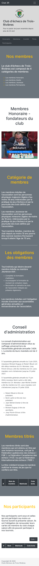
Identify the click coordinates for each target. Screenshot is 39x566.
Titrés (34, 39)
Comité (26, 39)
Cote (33, 539)
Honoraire (6, 39)
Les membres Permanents (15, 85)
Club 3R (5, 3)
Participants (7, 43)
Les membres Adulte (13, 80)
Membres (16, 39)
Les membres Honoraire (15, 78)
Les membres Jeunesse (14, 82)
